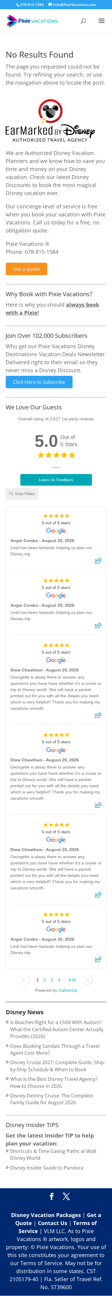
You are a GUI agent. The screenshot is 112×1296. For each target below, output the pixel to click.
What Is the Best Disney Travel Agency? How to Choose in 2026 (53, 1082)
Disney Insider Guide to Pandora (46, 1168)
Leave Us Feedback (56, 480)
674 (72, 979)
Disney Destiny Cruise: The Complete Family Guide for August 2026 (51, 1099)
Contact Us (53, 1223)
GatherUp (68, 990)
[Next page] (87, 979)
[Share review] (98, 562)
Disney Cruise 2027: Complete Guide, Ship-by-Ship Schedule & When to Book (57, 1065)
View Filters (25, 494)
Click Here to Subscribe (39, 382)
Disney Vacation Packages (46, 1215)
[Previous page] (24, 979)
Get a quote (26, 269)
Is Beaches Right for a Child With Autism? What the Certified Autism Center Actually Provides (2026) (56, 1029)
